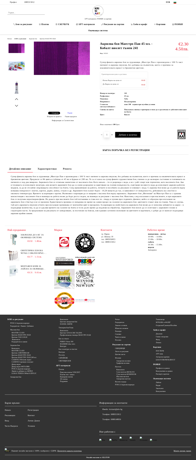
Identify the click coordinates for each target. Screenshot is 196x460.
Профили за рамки (163, 368)
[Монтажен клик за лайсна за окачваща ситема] (13, 271)
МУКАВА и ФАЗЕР (163, 322)
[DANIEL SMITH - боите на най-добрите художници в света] (85, 243)
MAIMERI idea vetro (67, 344)
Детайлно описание (20, 168)
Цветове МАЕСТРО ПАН (48, 38)
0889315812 (29, 2)
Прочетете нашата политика (69, 451)
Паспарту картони (162, 374)
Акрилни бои (33, 38)
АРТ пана (159, 354)
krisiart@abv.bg (115, 409)
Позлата (62, 355)
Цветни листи (120, 354)
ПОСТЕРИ (160, 351)
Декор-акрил (16, 364)
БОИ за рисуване (20, 38)
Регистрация (33, 410)
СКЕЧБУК (63, 24)
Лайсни (158, 382)
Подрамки (63, 381)
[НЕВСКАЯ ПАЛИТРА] (85, 301)
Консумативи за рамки (164, 371)
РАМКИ (179, 24)
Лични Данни (34, 421)
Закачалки (159, 388)
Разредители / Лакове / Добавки (21, 326)
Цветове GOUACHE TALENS (71, 333)
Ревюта (67, 168)
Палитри (118, 331)
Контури (63, 346)
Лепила (158, 342)
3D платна (63, 379)
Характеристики (47, 168)
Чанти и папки (120, 337)
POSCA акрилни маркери (21, 369)
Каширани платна (66, 377)
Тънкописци (160, 319)
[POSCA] (85, 261)
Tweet (69, 113)
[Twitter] (187, 2)
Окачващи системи (162, 379)
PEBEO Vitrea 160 (66, 342)
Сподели (55, 113)
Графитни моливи (122, 363)
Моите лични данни (182, 451)
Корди (158, 385)
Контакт (31, 415)
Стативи (118, 334)
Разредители (119, 322)
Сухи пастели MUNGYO (125, 372)
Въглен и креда (120, 382)
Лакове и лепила (121, 325)
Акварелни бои (15, 377)
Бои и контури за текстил (68, 349)
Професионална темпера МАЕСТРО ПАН (75, 335)
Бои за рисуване (24, 24)
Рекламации (10, 415)
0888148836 (116, 419)
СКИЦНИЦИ (120, 348)
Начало (9, 38)
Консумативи (160, 391)
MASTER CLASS (18, 333)
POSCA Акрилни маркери (19, 323)
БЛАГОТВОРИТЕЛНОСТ (165, 360)
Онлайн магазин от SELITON (98, 457)
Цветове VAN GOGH (19, 337)
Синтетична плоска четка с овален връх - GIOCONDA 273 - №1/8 (33, 252)
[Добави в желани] (187, 125)
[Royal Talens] (64, 243)
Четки (117, 319)
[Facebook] (183, 2)
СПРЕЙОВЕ (63, 358)
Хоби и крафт (140, 24)
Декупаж (159, 334)
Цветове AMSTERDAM (20, 353)
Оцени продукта (71, 116)
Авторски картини (162, 357)
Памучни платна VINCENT (70, 372)
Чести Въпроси (11, 426)
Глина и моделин (162, 337)
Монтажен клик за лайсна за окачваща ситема (32, 267)
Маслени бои (15, 330)
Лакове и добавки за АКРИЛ (22, 371)
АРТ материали (86, 24)
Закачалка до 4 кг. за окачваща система (32, 236)
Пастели (118, 367)
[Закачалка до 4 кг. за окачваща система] (13, 240)
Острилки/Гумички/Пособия (166, 325)
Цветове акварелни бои (68, 322)
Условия (31, 426)
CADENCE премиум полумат (22, 362)
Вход (7, 421)
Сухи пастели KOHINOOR (126, 374)
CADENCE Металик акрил (21, 360)
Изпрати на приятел (54, 116)
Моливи (118, 358)
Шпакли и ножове (121, 328)
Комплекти (16, 339)
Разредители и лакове (19, 342)
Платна (45, 24)
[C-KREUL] (64, 279)
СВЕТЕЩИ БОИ (65, 361)
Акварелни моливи (123, 361)
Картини (160, 24)
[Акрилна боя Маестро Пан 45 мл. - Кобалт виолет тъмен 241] (62, 74)
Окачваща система (98, 30)
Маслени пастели (122, 376)
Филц (158, 340)
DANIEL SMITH (66, 324)
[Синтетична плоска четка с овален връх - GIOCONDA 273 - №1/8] (13, 255)
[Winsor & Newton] (85, 279)
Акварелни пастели (123, 379)
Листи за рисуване (122, 351)
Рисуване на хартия (114, 24)
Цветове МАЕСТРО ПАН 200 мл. (24, 357)
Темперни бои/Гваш (66, 328)
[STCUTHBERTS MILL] (64, 261)
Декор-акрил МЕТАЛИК (20, 367)
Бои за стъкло (64, 339)
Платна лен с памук (67, 374)
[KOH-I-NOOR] (64, 301)
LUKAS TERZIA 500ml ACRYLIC (24, 373)
